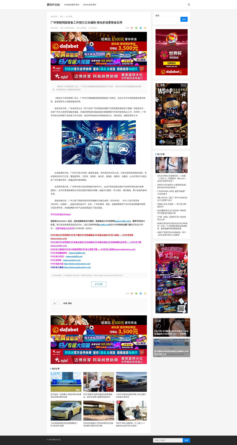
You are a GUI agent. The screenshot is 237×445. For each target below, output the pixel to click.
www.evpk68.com (74, 256)
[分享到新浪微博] (132, 28)
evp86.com (104, 225)
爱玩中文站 (53, 4)
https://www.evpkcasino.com (77, 264)
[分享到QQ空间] (145, 28)
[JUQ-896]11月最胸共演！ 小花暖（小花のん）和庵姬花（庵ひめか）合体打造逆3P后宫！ (172, 178)
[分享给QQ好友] (140, 28)
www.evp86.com (122, 221)
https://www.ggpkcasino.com (77, 267)
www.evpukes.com (72, 260)
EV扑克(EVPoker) (63, 214)
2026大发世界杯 (89, 5)
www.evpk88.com (77, 253)
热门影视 (69, 16)
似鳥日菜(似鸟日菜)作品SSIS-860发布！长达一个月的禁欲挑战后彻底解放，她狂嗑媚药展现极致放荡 (172, 226)
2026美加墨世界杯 (71, 5)
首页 (61, 16)
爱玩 (57, 28)
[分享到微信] (136, 28)
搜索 (157, 15)
